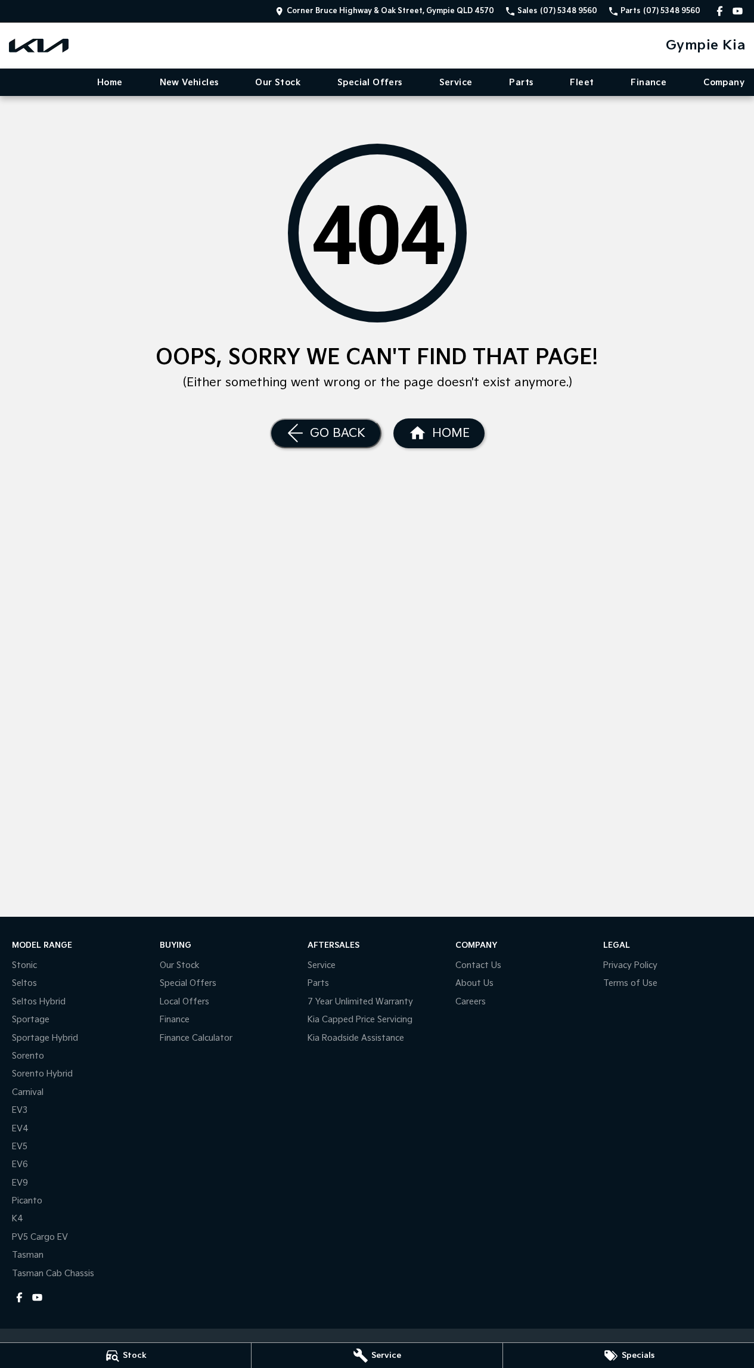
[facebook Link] (719, 11)
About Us (474, 983)
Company (723, 82)
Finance (648, 82)
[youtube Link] (737, 11)
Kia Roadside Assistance (356, 1038)
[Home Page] (39, 45)
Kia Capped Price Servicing (360, 1020)
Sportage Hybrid (45, 1038)
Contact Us (478, 965)
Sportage (30, 1020)
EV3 (19, 1110)
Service (456, 82)
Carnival (28, 1092)
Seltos (24, 983)
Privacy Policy (630, 965)
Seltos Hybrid (39, 1002)
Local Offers (184, 1002)
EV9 (20, 1183)
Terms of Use (630, 983)
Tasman (28, 1255)
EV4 (20, 1129)
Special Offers (369, 82)
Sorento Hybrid (42, 1074)
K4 (17, 1219)
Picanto (27, 1201)
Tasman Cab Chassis (53, 1273)
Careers (470, 1002)
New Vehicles (189, 82)
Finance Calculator (196, 1038)
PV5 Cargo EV (40, 1237)
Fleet (582, 82)
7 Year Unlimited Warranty (360, 1002)
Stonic (24, 965)
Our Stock (277, 82)
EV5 (19, 1146)
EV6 (20, 1164)
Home (110, 82)
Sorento (28, 1056)
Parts (521, 82)
